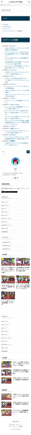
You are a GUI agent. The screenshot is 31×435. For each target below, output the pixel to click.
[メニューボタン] (2, 2)
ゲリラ (12, 76)
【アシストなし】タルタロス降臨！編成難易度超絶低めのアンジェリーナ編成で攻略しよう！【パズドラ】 (17, 122)
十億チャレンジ (14, 128)
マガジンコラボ (14, 104)
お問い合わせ (7, 26)
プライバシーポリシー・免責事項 (12, 31)
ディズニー (13, 84)
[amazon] (17, 178)
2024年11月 (7, 245)
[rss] (18, 421)
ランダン (12, 126)
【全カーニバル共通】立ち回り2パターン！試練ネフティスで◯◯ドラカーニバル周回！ (17, 80)
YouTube (5, 24)
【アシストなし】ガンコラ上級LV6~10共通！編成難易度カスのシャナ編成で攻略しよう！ (17, 54)
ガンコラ (12, 46)
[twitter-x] (13, 178)
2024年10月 (6, 249)
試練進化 (12, 141)
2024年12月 (6, 242)
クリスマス (13, 70)
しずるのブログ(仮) (15, 2)
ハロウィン (13, 98)
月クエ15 (12, 134)
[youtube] (15, 178)
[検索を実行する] (28, 151)
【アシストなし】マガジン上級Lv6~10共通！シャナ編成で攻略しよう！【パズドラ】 (16, 112)
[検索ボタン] (29, 2)
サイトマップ (7, 28)
